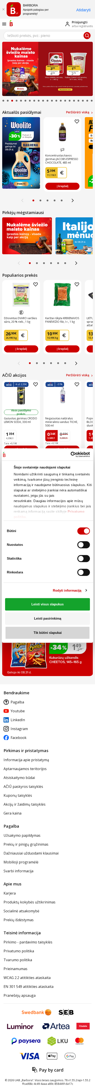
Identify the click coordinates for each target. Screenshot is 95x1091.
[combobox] (47, 35)
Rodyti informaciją (67, 590)
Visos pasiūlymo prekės (21, 412)
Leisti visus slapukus (47, 604)
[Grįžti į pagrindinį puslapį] (11, 23)
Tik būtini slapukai (48, 633)
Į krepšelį (62, 186)
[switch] (83, 544)
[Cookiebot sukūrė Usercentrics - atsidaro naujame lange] (70, 454)
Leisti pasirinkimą (47, 618)
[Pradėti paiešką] (87, 35)
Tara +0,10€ (10, 443)
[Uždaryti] (3, 9)
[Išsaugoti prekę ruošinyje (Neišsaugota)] (77, 121)
